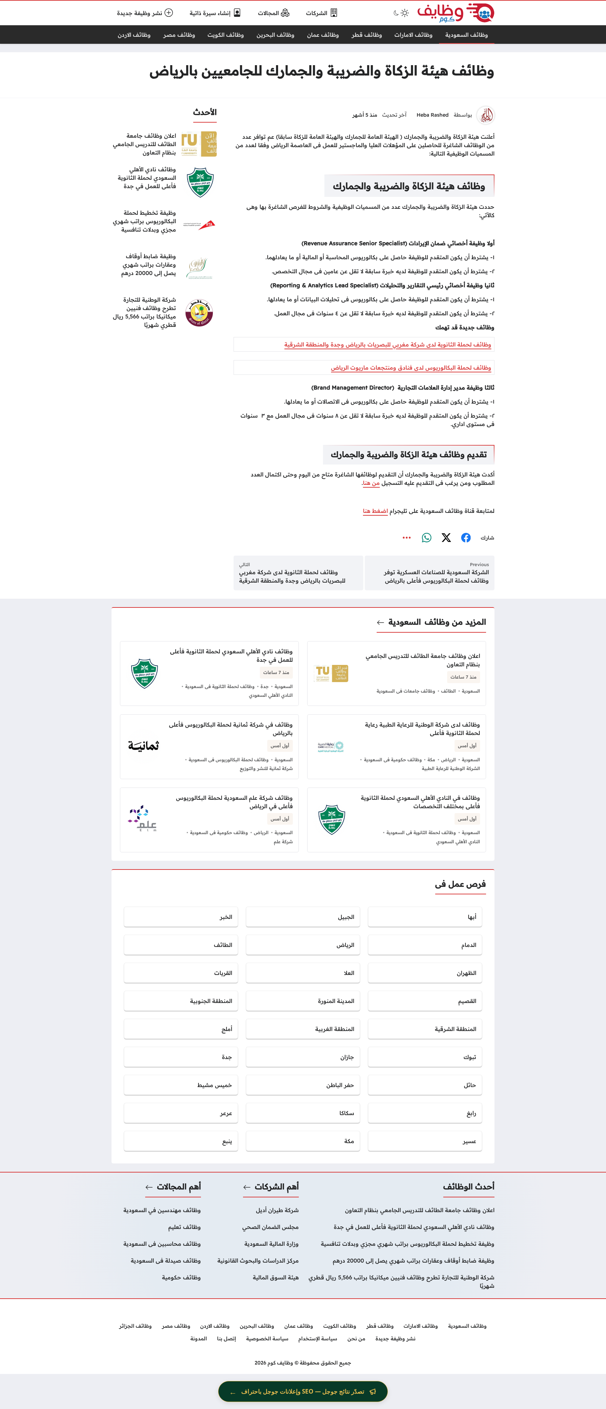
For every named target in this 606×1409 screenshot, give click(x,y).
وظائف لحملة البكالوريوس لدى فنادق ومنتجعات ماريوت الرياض (411, 367)
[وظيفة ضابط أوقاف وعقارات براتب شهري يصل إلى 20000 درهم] (164, 269)
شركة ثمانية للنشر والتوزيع (266, 768)
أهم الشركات (277, 1186)
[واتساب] (426, 538)
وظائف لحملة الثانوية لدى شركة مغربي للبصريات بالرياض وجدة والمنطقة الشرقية (387, 344)
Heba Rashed (433, 115)
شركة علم (283, 841)
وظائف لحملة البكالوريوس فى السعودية (229, 759)
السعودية (405, 622)
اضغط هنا (375, 510)
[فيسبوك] (466, 538)
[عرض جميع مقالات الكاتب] (485, 115)
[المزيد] (407, 538)
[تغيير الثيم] (400, 13)
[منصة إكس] (446, 538)
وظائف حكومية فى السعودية (393, 759)
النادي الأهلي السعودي (271, 695)
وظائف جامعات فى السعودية (406, 691)
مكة (431, 759)
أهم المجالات (179, 1186)
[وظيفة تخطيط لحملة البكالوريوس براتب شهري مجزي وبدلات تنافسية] (164, 225)
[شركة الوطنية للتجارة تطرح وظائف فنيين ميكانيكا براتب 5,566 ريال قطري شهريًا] (164, 312)
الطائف (448, 691)
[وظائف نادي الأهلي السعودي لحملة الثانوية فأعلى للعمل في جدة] (164, 182)
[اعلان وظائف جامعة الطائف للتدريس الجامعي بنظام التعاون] (164, 144)
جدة (265, 686)
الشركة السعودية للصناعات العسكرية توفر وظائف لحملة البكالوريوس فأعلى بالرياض (436, 576)
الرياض (448, 759)
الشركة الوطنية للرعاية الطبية (451, 768)
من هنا (371, 482)
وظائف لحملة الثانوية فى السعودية (220, 686)
